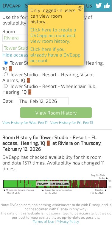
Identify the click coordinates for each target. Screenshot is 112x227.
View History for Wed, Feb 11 (25, 122)
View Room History (56, 112)
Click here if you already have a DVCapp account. (55, 54)
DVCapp (11, 5)
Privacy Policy (68, 221)
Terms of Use (43, 221)
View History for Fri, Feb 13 (71, 122)
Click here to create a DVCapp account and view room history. (53, 35)
